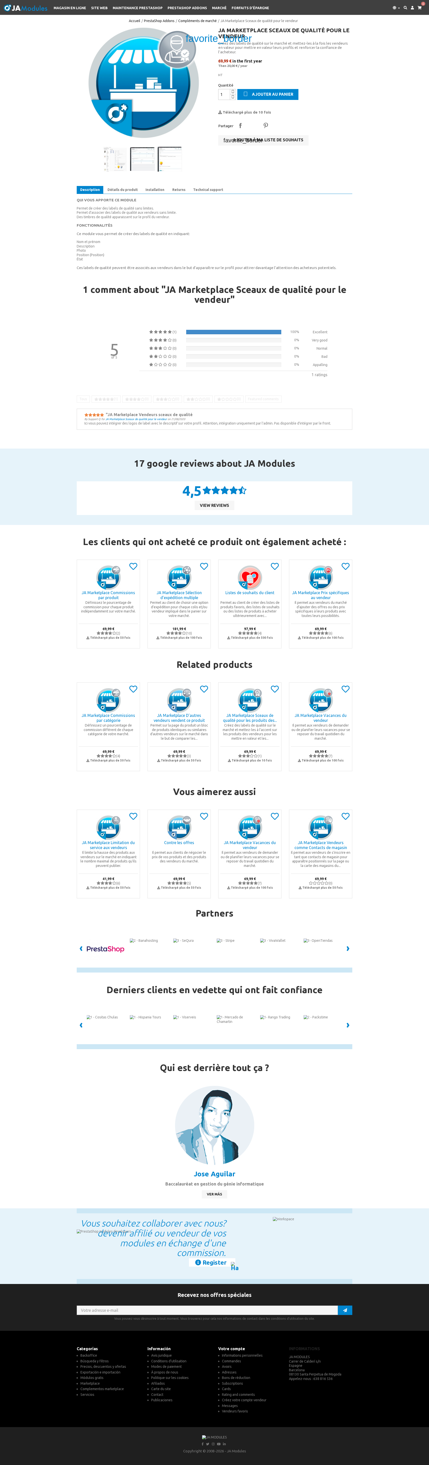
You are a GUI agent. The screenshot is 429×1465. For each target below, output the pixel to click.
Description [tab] (90, 190)
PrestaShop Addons (187, 8)
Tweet (253, 125)
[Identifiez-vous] (410, 8)
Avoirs (227, 1367)
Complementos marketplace (102, 1389)
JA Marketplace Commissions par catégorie (108, 718)
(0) (147, 399)
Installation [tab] (154, 190)
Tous (83, 399)
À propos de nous (164, 1372)
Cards (226, 1389)
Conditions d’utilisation (168, 1361)
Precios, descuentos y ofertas (103, 1367)
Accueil (134, 21)
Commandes (231, 1361)
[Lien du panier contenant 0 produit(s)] (418, 8)
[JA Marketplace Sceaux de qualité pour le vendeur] (144, 83)
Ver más (214, 1194)
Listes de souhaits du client (249, 592)
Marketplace (90, 1383)
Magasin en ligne (70, 8)
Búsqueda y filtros (94, 1361)
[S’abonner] (345, 1310)
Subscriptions (232, 1383)
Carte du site (161, 1389)
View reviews (214, 505)
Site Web (99, 8)
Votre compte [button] (231, 1349)
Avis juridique (161, 1355)
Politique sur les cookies (170, 1378)
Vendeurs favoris (235, 1411)
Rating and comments (238, 1395)
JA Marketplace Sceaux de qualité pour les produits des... (250, 718)
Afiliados (158, 1383)
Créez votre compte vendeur (244, 1400)
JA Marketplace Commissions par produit (108, 595)
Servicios (87, 1395)
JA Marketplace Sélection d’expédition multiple (179, 595)
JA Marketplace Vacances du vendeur (321, 718)
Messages (230, 1406)
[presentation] (81, 949)
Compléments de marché (197, 21)
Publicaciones (162, 1400)
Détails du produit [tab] (122, 190)
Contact (157, 1395)
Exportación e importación (100, 1372)
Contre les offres (179, 842)
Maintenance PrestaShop (138, 8)
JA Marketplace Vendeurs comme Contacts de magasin (320, 845)
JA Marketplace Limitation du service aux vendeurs (108, 845)
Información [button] (159, 1349)
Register (214, 1262)
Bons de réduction (236, 1378)
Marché (219, 8)
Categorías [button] (87, 1349)
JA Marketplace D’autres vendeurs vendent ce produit (179, 718)
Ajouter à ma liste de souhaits (263, 140)
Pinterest (266, 125)
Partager (240, 125)
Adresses (229, 1372)
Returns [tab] (178, 190)
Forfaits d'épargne (250, 8)
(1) (116, 399)
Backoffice (88, 1355)
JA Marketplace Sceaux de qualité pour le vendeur (136, 419)
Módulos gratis (92, 1378)
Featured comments (263, 399)
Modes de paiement (166, 1367)
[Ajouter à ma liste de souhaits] (133, 568)
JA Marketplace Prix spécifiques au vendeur (320, 595)
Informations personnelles (242, 1355)
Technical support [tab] (208, 190)
